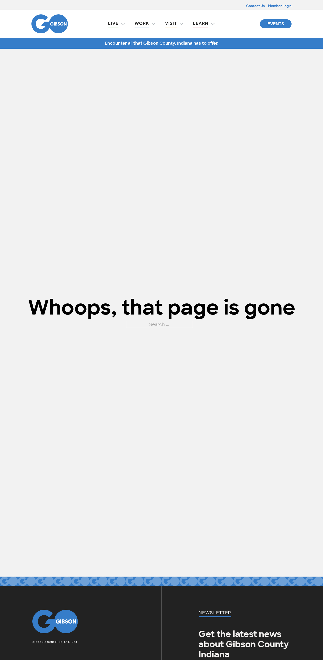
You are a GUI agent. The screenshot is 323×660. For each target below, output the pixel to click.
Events (275, 24)
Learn (200, 23)
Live (113, 23)
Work (142, 23)
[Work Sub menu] (153, 24)
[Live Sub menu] (123, 24)
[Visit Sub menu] (181, 24)
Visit (171, 23)
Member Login (280, 6)
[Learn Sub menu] (213, 24)
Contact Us (255, 6)
